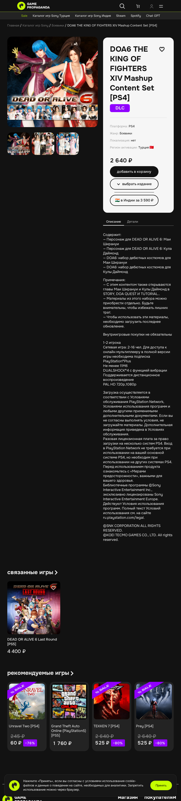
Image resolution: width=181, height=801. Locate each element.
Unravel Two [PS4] (24, 726)
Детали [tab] (132, 222)
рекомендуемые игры (38, 673)
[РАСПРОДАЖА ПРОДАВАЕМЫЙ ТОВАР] (27, 701)
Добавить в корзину (134, 171)
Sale (24, 16)
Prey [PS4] (144, 726)
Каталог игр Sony (35, 25)
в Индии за (137, 200)
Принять (161, 785)
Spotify (136, 16)
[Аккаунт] (151, 6)
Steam (120, 16)
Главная (13, 25)
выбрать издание (137, 184)
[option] (43, 143)
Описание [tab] (113, 222)
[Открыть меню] (161, 6)
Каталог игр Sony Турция (51, 16)
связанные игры (30, 572)
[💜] (162, 49)
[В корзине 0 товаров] (138, 6)
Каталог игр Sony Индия (93, 16)
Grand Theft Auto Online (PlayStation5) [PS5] (68, 731)
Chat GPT (153, 16)
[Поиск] (122, 6)
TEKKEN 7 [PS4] (106, 726)
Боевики (58, 25)
